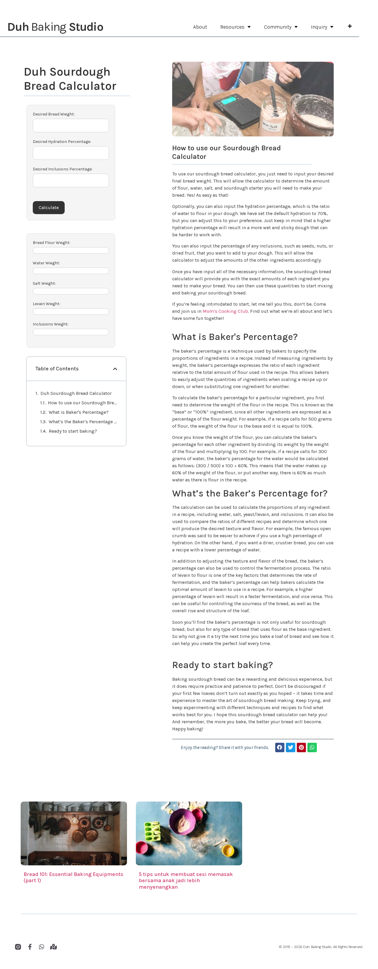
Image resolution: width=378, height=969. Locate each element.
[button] (280, 747)
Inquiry (319, 27)
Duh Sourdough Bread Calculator (76, 393)
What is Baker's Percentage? (79, 412)
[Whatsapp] (42, 947)
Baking (55, 27)
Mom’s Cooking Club (225, 311)
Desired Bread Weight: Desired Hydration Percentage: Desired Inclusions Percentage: (62, 142)
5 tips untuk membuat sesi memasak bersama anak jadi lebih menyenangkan (186, 880)
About (200, 27)
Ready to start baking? (73, 431)
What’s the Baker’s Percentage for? (83, 421)
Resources (232, 27)
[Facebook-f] (30, 947)
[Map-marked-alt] (53, 947)
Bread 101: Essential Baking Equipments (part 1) (73, 877)
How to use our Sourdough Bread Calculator (83, 402)
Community (277, 27)
